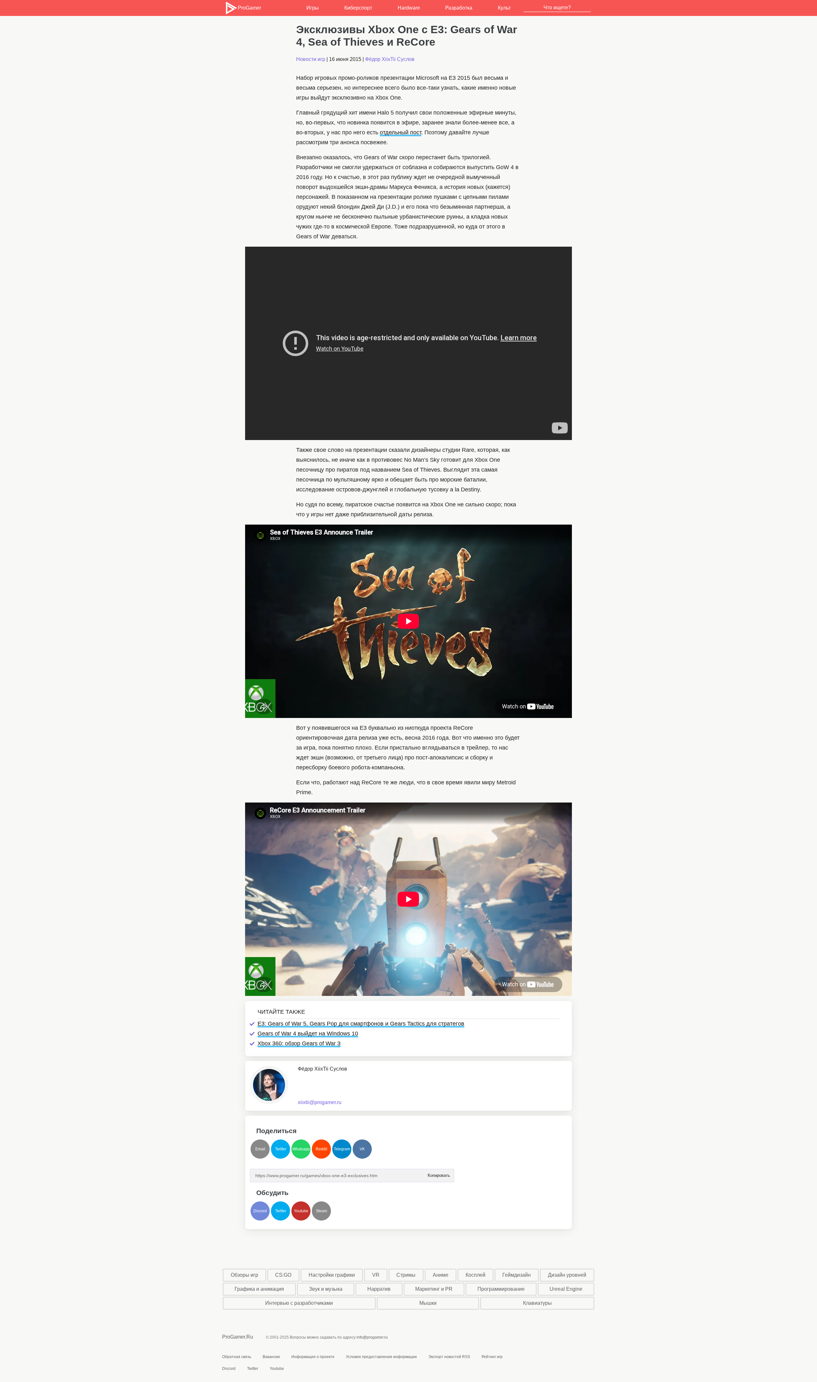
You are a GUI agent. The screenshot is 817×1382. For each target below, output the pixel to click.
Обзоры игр (244, 1275)
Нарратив (379, 1289)
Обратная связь (236, 1357)
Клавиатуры (537, 1303)
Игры (312, 8)
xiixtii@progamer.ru (319, 1102)
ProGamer (249, 8)
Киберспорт (358, 8)
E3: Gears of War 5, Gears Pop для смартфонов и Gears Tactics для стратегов (361, 1023)
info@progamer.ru (372, 1337)
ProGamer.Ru (237, 1337)
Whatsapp (301, 1149)
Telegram (342, 1149)
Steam (321, 1211)
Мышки (428, 1303)
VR (375, 1275)
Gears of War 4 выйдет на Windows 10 (308, 1033)
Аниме (440, 1275)
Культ (504, 8)
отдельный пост (400, 132)
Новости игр (310, 59)
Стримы (406, 1275)
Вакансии (271, 1357)
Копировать (438, 1173)
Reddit (321, 1149)
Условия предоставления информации (381, 1357)
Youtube (301, 1211)
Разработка (458, 8)
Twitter (280, 1149)
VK (362, 1149)
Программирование (501, 1289)
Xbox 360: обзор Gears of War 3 (299, 1043)
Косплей (475, 1275)
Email (260, 1149)
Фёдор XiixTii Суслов (390, 59)
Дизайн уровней (567, 1275)
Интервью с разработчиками (299, 1303)
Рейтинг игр (492, 1357)
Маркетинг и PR (434, 1289)
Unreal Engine (566, 1289)
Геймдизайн (516, 1275)
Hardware (409, 8)
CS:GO (283, 1275)
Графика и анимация (259, 1289)
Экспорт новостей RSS (449, 1357)
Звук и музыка (325, 1289)
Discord (260, 1211)
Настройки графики (332, 1275)
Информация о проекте (312, 1357)
